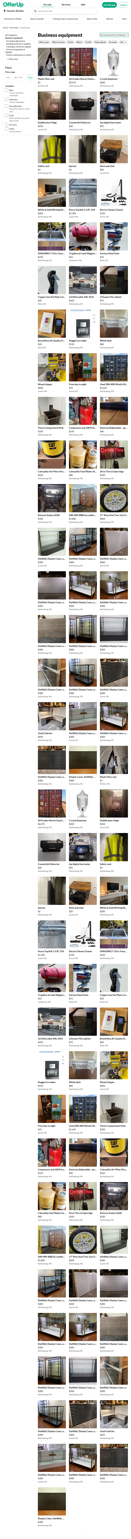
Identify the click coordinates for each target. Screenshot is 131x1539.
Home (5, 28)
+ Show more (12, 59)
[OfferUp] (13, 4)
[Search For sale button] (35, 11)
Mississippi (14, 28)
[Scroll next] (126, 42)
